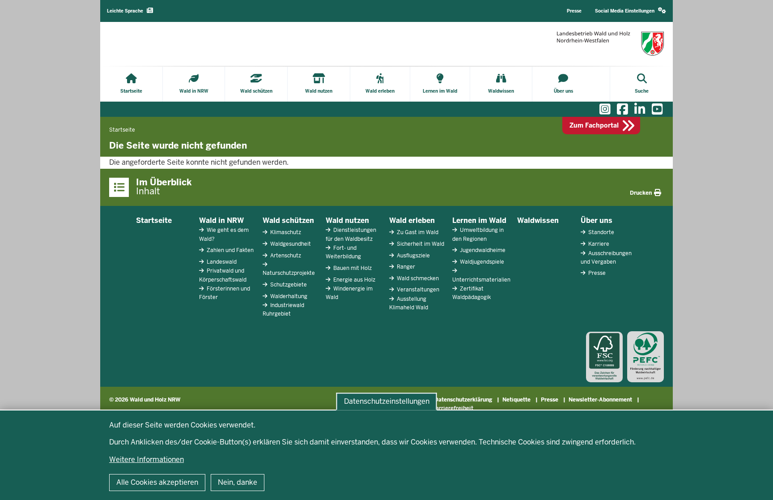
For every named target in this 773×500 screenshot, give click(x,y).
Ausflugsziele (412, 255)
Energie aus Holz (353, 279)
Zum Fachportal (594, 125)
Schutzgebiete (288, 284)
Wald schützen (288, 220)
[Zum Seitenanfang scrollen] (755, 483)
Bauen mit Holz (352, 268)
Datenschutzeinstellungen (386, 401)
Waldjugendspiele (481, 261)
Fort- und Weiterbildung (343, 252)
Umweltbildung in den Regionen (478, 234)
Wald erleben (412, 220)
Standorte (600, 232)
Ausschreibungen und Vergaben (606, 257)
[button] (630, 11)
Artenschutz (285, 255)
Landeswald (221, 261)
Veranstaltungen (417, 289)
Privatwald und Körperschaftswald (222, 275)
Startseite (154, 220)
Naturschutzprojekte (289, 273)
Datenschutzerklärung (463, 399)
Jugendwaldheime (482, 250)
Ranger (405, 266)
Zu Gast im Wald (416, 232)
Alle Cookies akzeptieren (157, 482)
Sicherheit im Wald (419, 244)
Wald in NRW (221, 220)
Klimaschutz (285, 232)
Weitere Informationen (146, 459)
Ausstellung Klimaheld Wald (408, 303)
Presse (596, 273)
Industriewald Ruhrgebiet (283, 309)
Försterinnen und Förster (224, 293)
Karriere (598, 244)
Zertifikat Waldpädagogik (471, 293)
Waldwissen (538, 220)
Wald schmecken (417, 278)
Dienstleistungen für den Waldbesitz (351, 234)
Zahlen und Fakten (229, 250)
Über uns (596, 220)
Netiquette (516, 399)
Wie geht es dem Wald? (224, 234)
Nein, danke (237, 482)
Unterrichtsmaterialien (481, 279)
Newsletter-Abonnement (600, 399)
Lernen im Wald (479, 220)
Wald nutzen (347, 220)
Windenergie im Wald (349, 293)
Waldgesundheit (290, 244)
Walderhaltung (288, 296)
